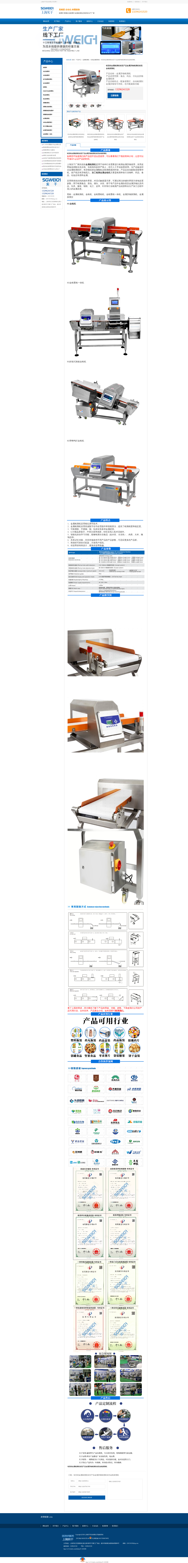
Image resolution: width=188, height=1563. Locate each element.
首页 (73, 60)
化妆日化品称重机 (48, 91)
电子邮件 (72, 1492)
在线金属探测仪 (47, 122)
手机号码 (72, 1486)
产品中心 (68, 21)
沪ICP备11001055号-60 (82, 1538)
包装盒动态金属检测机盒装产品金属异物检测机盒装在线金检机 (115, 137)
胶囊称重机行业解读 (49, 150)
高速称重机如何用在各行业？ (51, 147)
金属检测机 (46, 118)
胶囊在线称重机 (47, 106)
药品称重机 (46, 95)
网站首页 (46, 21)
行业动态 (100, 21)
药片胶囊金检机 (47, 126)
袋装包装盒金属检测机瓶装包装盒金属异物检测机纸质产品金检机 (95, 137)
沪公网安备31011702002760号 (100, 1538)
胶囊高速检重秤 (47, 114)
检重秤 (45, 67)
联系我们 (137, 2)
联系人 (73, 1481)
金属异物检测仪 (47, 130)
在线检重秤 (46, 75)
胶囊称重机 (46, 103)
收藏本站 (130, 2)
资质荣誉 (111, 21)
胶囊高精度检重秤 (48, 110)
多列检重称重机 (47, 79)
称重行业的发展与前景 (49, 155)
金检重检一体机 (47, 134)
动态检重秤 (46, 71)
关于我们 (144, 2)
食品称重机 (46, 99)
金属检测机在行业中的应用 (51, 152)
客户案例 (79, 21)
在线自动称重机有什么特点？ (51, 169)
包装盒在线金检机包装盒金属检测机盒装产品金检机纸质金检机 (135, 137)
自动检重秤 (46, 83)
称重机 (45, 87)
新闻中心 (90, 21)
